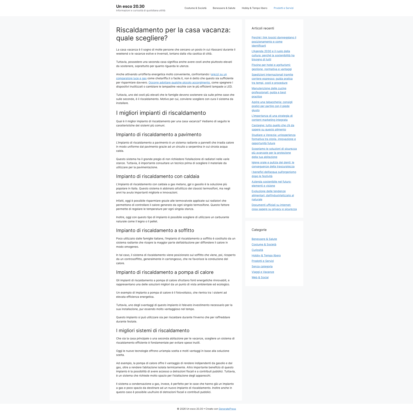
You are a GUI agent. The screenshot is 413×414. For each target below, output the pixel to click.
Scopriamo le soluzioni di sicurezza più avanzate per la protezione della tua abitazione (274, 153)
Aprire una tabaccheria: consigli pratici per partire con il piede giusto (272, 106)
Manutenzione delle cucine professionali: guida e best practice (269, 92)
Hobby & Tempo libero (254, 8)
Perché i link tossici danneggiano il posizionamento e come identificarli (274, 41)
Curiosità (257, 250)
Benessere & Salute (224, 8)
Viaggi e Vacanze (263, 272)
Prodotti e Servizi (284, 8)
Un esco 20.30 (130, 6)
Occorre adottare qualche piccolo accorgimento (179, 82)
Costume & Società (195, 8)
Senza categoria (262, 266)
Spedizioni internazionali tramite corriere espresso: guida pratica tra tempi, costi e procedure (272, 78)
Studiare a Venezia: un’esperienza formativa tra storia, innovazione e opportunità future (274, 139)
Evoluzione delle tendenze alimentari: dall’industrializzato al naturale (273, 195)
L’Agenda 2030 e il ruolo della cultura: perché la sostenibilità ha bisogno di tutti (273, 55)
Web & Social (260, 277)
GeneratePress (227, 408)
